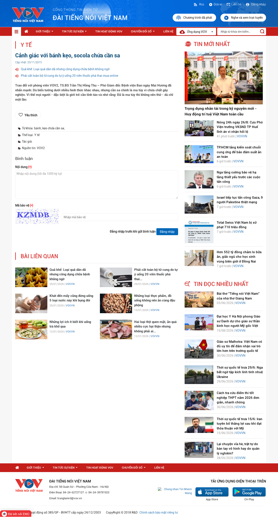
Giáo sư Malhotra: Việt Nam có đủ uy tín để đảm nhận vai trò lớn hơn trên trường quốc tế (239, 346)
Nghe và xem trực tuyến (247, 17)
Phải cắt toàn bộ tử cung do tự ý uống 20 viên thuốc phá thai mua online (69, 75)
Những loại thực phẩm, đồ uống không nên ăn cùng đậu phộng (154, 300)
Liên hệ (236, 4)
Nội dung (23, 167)
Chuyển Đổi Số (143, 32)
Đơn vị (218, 4)
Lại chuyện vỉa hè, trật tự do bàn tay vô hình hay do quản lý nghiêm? (238, 448)
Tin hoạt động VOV (108, 31)
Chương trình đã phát (198, 17)
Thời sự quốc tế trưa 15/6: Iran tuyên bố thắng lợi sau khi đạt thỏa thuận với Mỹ (239, 423)
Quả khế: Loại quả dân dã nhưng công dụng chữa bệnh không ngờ (65, 69)
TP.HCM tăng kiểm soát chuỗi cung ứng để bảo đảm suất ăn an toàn (239, 152)
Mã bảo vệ (24, 205)
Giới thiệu (45, 32)
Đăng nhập (258, 4)
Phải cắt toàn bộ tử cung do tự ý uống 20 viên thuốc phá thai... (156, 274)
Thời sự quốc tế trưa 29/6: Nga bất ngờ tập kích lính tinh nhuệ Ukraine (240, 372)
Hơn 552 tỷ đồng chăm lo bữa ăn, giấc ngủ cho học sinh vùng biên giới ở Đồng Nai (239, 256)
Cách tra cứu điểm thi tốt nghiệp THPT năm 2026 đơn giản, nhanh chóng (238, 397)
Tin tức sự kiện (75, 32)
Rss (201, 4)
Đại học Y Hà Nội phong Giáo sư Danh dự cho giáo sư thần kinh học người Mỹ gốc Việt (238, 321)
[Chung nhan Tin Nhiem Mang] (175, 491)
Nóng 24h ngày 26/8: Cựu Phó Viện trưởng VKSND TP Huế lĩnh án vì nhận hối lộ (240, 127)
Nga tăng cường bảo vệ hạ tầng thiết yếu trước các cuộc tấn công (238, 177)
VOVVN (70, 284)
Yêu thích (31, 115)
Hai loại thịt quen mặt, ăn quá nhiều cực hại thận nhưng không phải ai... (155, 326)
